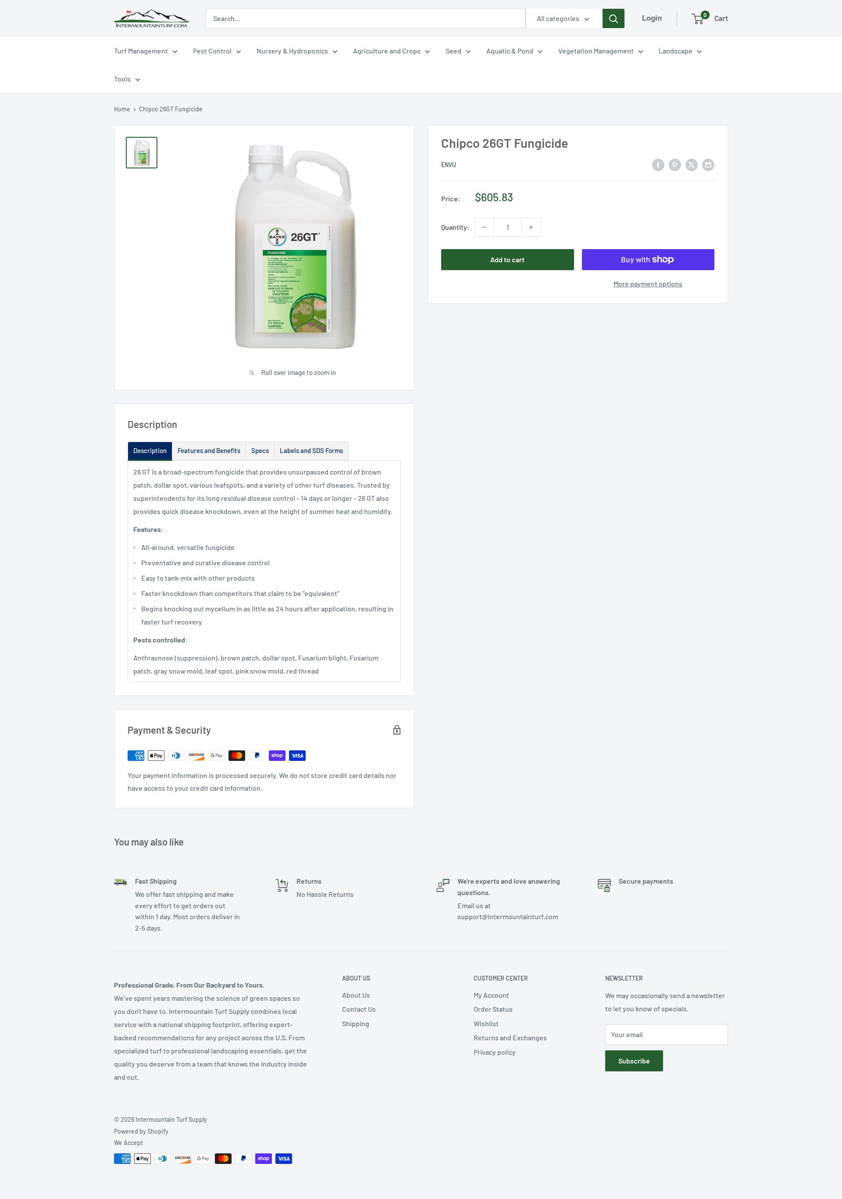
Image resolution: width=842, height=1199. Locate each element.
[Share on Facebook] (658, 164)
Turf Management (141, 50)
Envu (448, 164)
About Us (356, 995)
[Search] (613, 18)
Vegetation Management (596, 50)
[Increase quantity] (531, 227)
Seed (453, 50)
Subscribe (634, 1060)
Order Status (493, 1009)
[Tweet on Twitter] (691, 164)
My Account (491, 995)
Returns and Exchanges (510, 1037)
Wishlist (486, 1023)
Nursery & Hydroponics (292, 50)
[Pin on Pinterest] (675, 164)
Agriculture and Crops (387, 50)
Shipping (355, 1023)
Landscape (675, 50)
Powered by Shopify (141, 1131)
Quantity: (455, 227)
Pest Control (212, 50)
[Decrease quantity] (484, 227)
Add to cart (507, 259)
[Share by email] (708, 164)
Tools (122, 79)
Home (122, 109)
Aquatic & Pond (509, 50)
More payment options (648, 283)
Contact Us (359, 1009)
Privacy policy (495, 1052)
